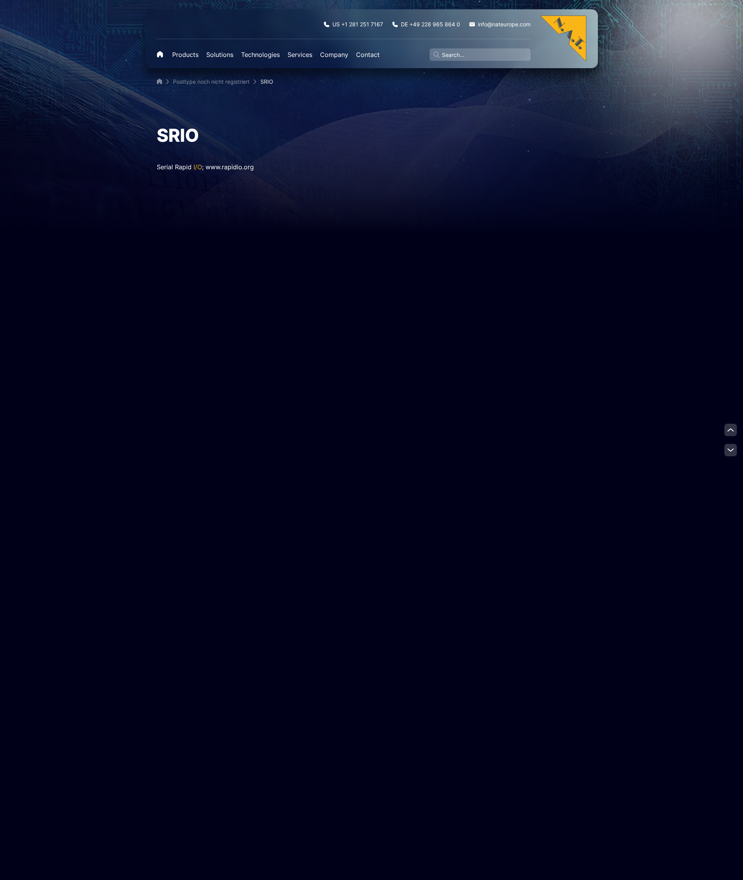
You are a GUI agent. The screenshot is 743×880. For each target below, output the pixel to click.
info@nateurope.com (504, 24)
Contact (368, 54)
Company (334, 54)
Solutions (219, 54)
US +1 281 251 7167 (357, 24)
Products (185, 54)
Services (300, 54)
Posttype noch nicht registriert (211, 81)
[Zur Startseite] (563, 38)
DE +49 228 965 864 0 (430, 24)
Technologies (260, 54)
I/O (197, 167)
